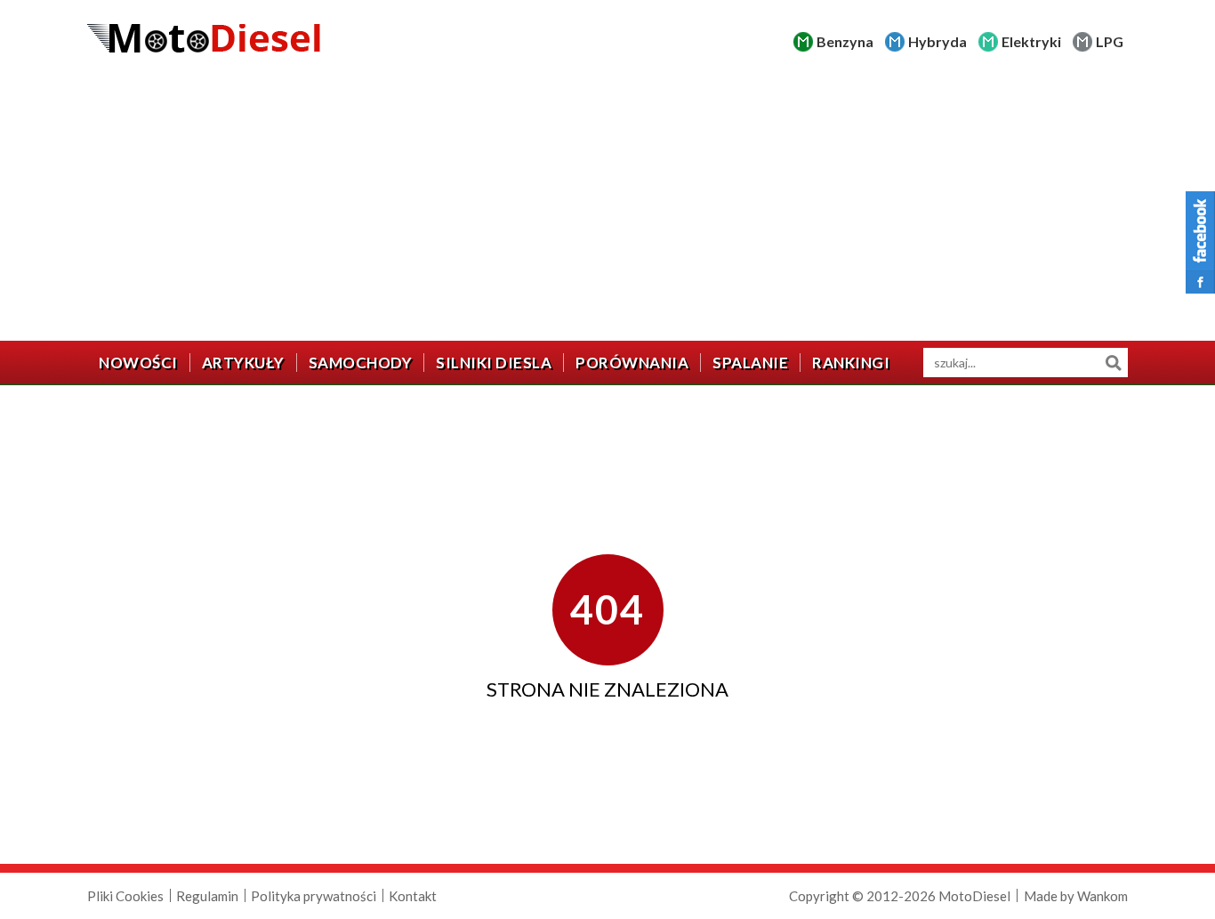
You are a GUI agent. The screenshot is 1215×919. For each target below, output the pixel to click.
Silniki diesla (493, 362)
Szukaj (1113, 362)
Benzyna (845, 41)
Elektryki (1031, 41)
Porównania (631, 362)
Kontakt (413, 896)
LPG (1109, 41)
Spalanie (750, 362)
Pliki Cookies (125, 896)
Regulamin (207, 896)
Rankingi (850, 362)
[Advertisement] (607, 207)
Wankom (1102, 896)
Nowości (138, 362)
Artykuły (243, 362)
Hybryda (937, 41)
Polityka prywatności (313, 896)
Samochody (361, 362)
